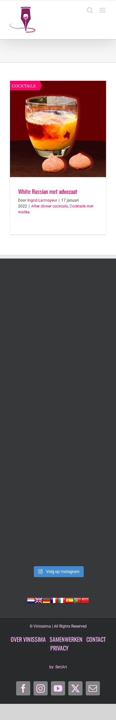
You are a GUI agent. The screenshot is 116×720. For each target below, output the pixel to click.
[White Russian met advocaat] (58, 129)
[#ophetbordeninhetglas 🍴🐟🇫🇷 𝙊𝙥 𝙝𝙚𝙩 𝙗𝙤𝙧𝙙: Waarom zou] (58, 303)
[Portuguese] (77, 599)
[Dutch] (31, 599)
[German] (46, 599)
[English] (39, 599)
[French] (54, 599)
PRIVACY (59, 648)
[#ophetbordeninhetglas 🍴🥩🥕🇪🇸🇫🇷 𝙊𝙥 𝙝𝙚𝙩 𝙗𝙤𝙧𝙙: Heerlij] (58, 361)
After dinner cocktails (49, 206)
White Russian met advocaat (47, 191)
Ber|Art (61, 667)
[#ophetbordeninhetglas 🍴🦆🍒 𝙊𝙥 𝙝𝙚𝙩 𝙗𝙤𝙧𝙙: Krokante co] (58, 418)
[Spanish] (69, 599)
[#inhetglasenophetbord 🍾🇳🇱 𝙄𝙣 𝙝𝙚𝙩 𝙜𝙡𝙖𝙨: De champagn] (58, 476)
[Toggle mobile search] (90, 10)
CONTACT (96, 639)
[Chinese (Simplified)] (85, 599)
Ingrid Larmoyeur (42, 200)
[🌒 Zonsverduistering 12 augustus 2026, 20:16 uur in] (58, 533)
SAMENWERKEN (66, 639)
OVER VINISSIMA (28, 639)
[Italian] (62, 599)
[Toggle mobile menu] (103, 10)
